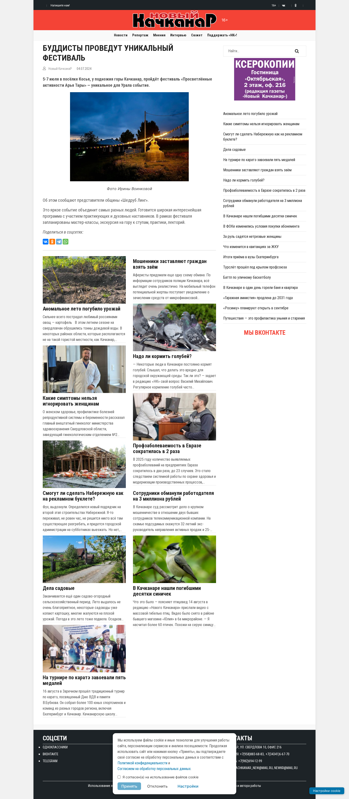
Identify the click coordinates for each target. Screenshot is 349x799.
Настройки (188, 786)
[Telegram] (59, 241)
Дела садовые (59, 588)
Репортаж (140, 35)
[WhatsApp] (65, 241)
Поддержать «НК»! (222, 35)
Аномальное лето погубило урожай (81, 309)
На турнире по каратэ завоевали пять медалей (84, 680)
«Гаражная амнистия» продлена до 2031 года (258, 298)
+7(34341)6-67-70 (277, 754)
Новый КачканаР (60, 69)
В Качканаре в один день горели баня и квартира (260, 287)
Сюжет (197, 35)
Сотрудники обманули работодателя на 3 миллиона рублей (173, 496)
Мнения (159, 35)
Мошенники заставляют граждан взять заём (170, 264)
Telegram (50, 761)
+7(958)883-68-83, (252, 754)
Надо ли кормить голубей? (162, 356)
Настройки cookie (326, 791)
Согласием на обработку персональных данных (154, 768)
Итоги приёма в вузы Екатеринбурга (250, 257)
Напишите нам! (60, 5)
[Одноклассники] (52, 241)
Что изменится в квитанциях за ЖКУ (251, 246)
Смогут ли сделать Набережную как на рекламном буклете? (83, 496)
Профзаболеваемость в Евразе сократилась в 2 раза (167, 448)
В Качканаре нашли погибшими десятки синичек (167, 591)
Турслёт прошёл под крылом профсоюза (255, 267)
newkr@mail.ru (286, 768)
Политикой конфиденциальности (142, 763)
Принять (129, 786)
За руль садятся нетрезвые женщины (252, 236)
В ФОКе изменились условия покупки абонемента (261, 226)
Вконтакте (50, 754)
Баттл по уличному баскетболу (247, 277)
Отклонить (157, 786)
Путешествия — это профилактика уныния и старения (264, 318)
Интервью (178, 35)
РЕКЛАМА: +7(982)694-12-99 (242, 761)
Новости (120, 35)
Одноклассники (55, 747)
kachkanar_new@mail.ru (253, 768)
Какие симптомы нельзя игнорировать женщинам (71, 401)
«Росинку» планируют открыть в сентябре (255, 308)
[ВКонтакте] (45, 241)
